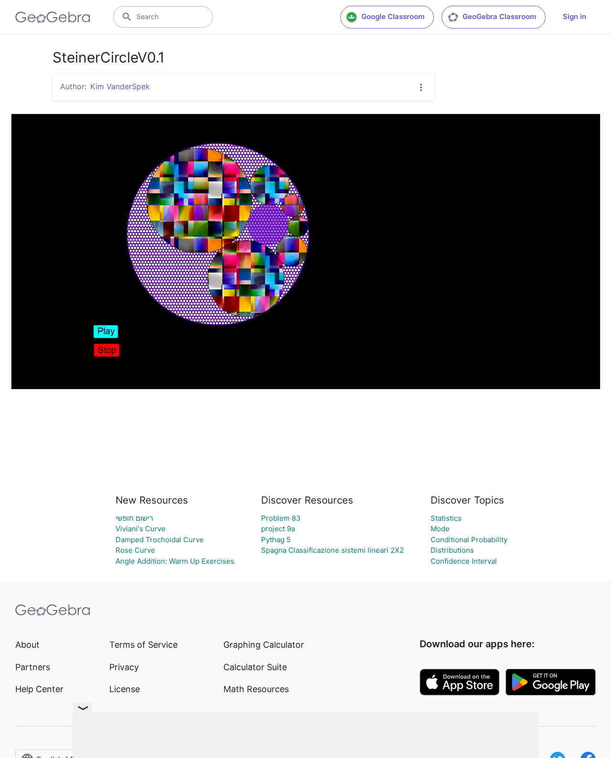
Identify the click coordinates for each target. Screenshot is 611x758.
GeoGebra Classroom (499, 16)
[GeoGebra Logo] (52, 17)
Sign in (574, 16)
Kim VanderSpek (120, 86)
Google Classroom (392, 16)
